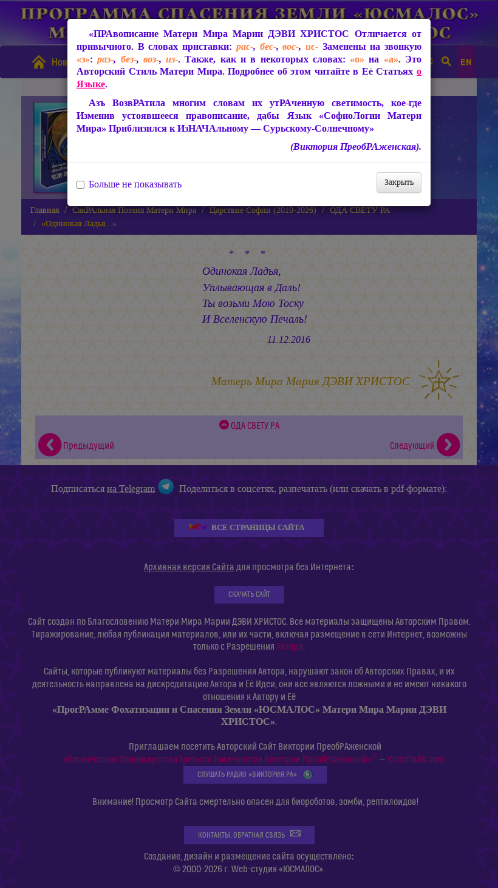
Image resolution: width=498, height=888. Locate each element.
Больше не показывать (135, 184)
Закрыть (399, 182)
